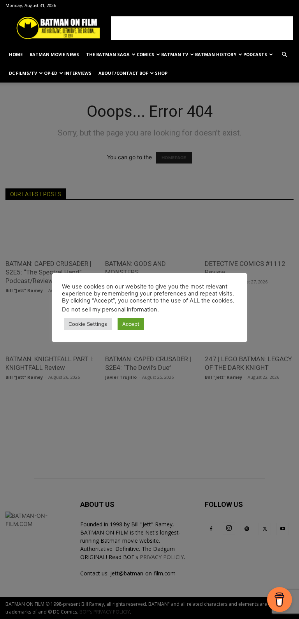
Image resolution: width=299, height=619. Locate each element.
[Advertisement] (202, 28)
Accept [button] (130, 324)
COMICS (145, 54)
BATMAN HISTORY (215, 54)
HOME (16, 54)
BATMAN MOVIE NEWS (54, 54)
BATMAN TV (174, 54)
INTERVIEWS (77, 73)
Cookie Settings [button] (88, 324)
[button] (284, 54)
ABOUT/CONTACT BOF (123, 73)
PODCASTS (255, 54)
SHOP (161, 73)
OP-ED (50, 73)
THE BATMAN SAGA (108, 54)
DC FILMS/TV (23, 73)
